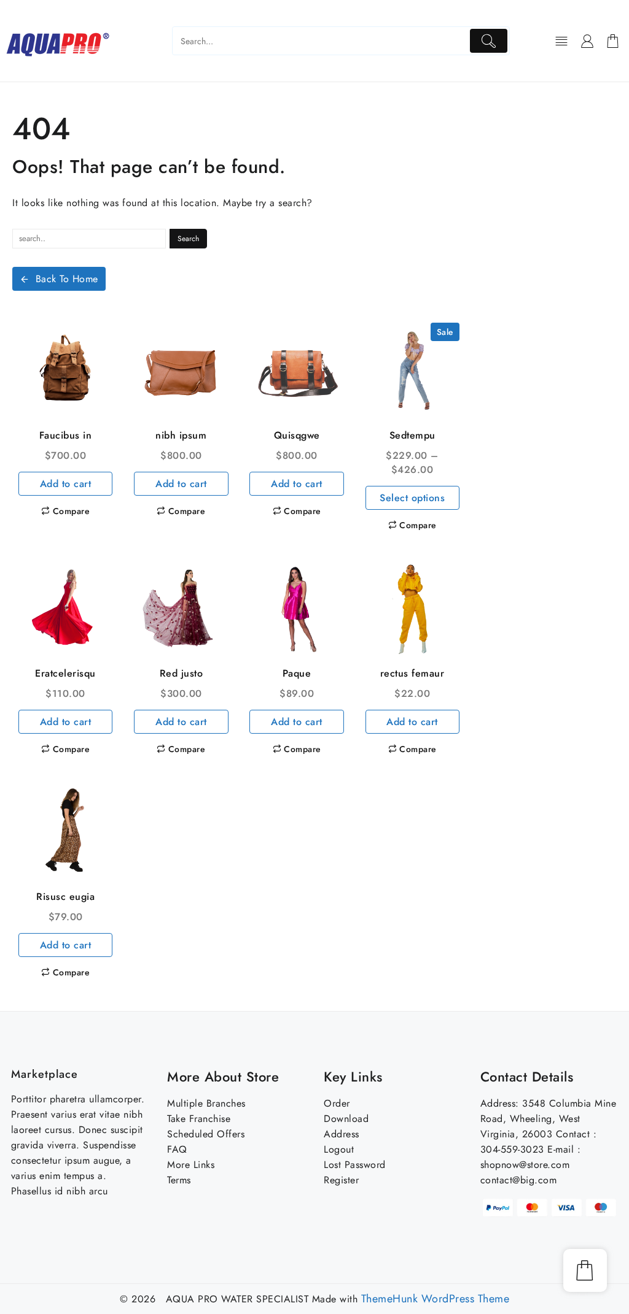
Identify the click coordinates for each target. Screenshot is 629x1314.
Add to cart (66, 484)
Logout (339, 1149)
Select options (412, 498)
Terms (179, 1180)
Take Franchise (198, 1119)
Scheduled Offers (205, 1134)
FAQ (177, 1149)
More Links (190, 1165)
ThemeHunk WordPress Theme (435, 1299)
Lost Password (355, 1165)
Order (337, 1103)
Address (341, 1134)
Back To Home (67, 279)
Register (341, 1180)
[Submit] (488, 41)
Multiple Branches (206, 1103)
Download (346, 1119)
